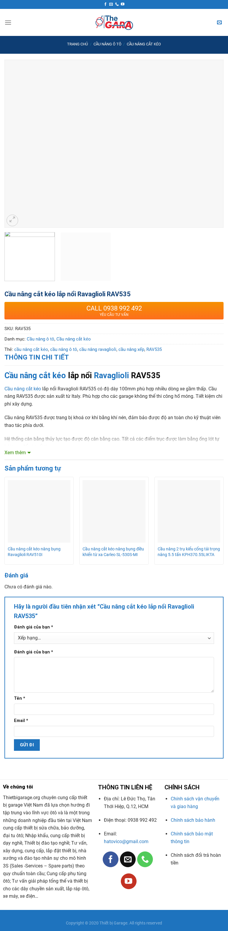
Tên (19, 698)
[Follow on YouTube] (122, 4)
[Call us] (117, 4)
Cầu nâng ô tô (107, 44)
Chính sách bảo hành (193, 820)
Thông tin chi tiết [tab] (36, 357)
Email (21, 720)
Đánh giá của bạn (33, 627)
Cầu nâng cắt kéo (144, 44)
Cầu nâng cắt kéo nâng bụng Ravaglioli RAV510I (34, 552)
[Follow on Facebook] (105, 4)
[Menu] (8, 22)
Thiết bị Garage (113, 923)
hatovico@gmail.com (126, 841)
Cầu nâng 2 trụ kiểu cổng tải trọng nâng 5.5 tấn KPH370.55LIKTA (189, 552)
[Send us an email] (111, 4)
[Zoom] (12, 220)
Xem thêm (15, 452)
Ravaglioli (111, 375)
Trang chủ (77, 44)
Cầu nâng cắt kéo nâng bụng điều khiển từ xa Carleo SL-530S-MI (113, 552)
